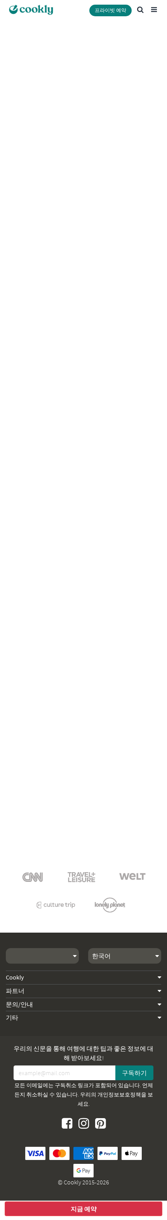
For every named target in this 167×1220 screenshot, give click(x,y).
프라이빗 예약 (110, 10)
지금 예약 (84, 1209)
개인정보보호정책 (119, 1094)
